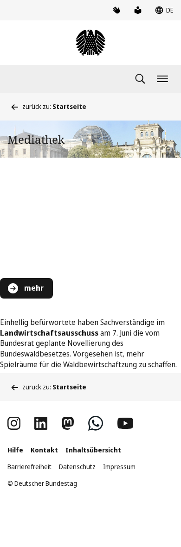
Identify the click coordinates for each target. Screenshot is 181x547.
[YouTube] (125, 423)
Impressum (119, 466)
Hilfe (15, 449)
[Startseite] (90, 43)
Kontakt (44, 449)
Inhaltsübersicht (93, 449)
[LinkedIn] (40, 423)
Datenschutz (77, 466)
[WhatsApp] (95, 423)
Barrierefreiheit (29, 466)
